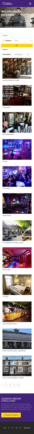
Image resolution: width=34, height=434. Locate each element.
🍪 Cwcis (27, 428)
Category (8, 40)
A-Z (28, 54)
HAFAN (3, 21)
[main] (17, 217)
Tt (12, 428)
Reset (5, 49)
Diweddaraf (7, 54)
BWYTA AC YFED (12, 21)
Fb (5, 428)
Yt (20, 428)
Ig (16, 428)
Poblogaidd (18, 54)
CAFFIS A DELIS (23, 21)
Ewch (17, 45)
